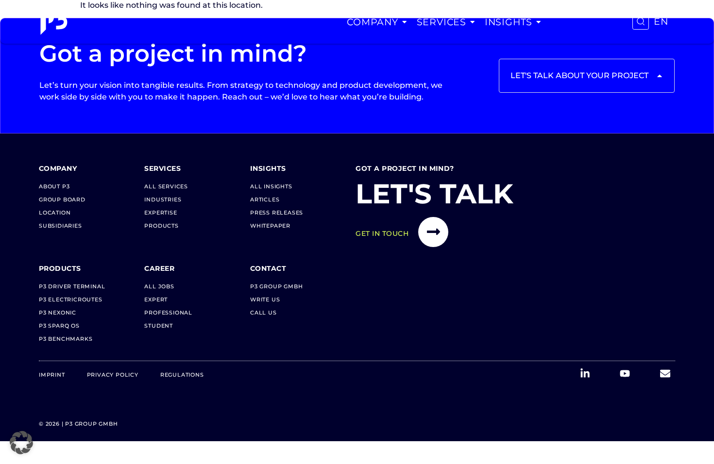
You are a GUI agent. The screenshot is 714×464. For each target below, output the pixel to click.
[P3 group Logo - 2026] (54, 22)
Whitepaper (270, 225)
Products (161, 225)
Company (372, 22)
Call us (263, 312)
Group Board (62, 199)
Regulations (182, 374)
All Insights (271, 186)
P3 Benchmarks (65, 338)
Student (158, 325)
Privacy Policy (112, 374)
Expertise (160, 212)
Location (54, 212)
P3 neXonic (57, 312)
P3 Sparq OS (59, 325)
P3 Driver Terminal (72, 286)
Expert (156, 299)
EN (661, 21)
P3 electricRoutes (70, 299)
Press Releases (276, 212)
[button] (21, 442)
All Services (166, 186)
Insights (508, 22)
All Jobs (159, 286)
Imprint (52, 374)
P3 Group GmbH (276, 286)
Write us (265, 299)
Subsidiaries (60, 225)
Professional (168, 312)
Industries (162, 199)
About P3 (54, 186)
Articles (264, 199)
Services (441, 22)
